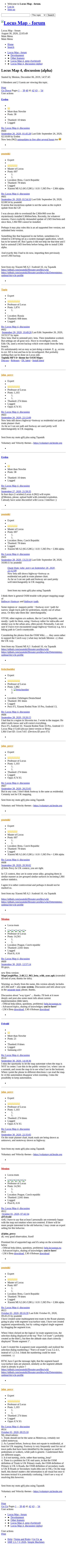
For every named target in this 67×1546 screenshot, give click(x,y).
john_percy (7, 375)
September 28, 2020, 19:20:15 (16, 717)
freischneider (8, 669)
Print (3, 87)
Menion (5, 919)
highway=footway (10, 601)
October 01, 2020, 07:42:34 (15, 1214)
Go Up (4, 1506)
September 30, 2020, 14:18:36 (16, 1061)
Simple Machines (35, 1542)
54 (42, 90)
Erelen (4, 99)
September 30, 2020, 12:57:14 (16, 964)
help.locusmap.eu (52, 1003)
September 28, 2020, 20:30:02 (16, 865)
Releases (15, 360)
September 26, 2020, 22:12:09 (16, 417)
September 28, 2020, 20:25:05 (16, 788)
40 (27, 90)
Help (9, 1539)
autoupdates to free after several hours (35, 139)
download (19, 1009)
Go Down (6, 90)
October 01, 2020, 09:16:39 (15, 1313)
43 (36, 90)
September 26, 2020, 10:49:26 (17, 332)
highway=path (31, 601)
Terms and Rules (22, 1539)
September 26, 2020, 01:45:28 (16, 133)
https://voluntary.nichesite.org (47, 443)
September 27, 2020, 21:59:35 (16, 491)
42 (33, 90)
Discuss (5, 360)
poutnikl (5, 153)
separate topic (14, 989)
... (21, 90)
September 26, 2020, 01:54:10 (16, 199)
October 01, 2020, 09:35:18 (15, 1432)
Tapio (4, 289)
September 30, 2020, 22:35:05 (16, 1134)
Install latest (38, 360)
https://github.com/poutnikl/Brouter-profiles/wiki (25, 269)
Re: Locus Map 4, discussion (15, 128)
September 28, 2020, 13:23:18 (16, 559)
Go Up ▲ (37, 1539)
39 (24, 90)
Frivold (5, 1023)
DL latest (26, 360)
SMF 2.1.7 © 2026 (16, 1542)
